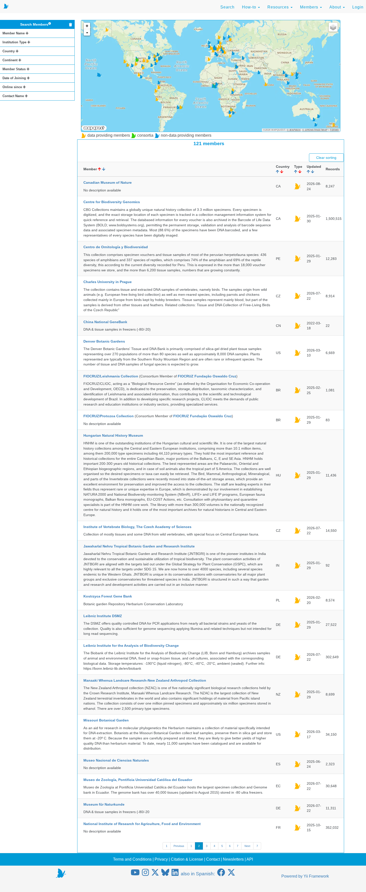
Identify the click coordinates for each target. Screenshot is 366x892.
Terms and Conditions (132, 859)
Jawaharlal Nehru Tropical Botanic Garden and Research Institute (139, 546)
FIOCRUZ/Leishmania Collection (110, 376)
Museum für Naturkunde (103, 804)
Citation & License (187, 859)
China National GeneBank (105, 322)
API (249, 859)
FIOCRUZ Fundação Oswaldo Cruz (207, 376)
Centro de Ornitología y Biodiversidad (115, 247)
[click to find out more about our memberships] (49, 24)
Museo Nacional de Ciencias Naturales (116, 760)
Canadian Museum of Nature (107, 182)
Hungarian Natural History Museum (113, 435)
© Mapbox (294, 130)
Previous (179, 845)
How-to (249, 7)
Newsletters (233, 859)
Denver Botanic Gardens (104, 341)
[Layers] (333, 27)
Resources (278, 7)
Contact (213, 859)
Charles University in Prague (107, 282)
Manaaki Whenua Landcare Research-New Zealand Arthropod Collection (144, 680)
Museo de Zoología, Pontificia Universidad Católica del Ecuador (137, 780)
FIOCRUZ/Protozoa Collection (108, 416)
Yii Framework (316, 876)
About (335, 7)
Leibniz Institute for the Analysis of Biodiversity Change (131, 646)
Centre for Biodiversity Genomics (111, 202)
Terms (334, 130)
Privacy (161, 859)
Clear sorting (326, 158)
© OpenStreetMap (315, 130)
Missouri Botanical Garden (106, 720)
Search (227, 7)
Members (309, 7)
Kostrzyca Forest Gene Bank (107, 596)
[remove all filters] (70, 24)
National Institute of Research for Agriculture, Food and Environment (142, 824)
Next (247, 845)
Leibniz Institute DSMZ (102, 616)
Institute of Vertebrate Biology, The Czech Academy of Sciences (137, 527)
